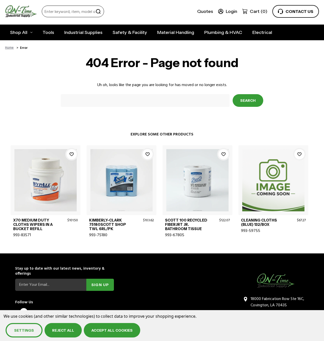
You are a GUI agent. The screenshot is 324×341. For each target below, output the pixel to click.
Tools (48, 32)
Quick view (45, 174)
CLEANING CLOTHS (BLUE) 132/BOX (259, 222)
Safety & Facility (130, 32)
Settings (24, 330)
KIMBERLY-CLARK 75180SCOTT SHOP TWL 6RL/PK (107, 224)
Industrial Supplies (83, 32)
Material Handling (175, 32)
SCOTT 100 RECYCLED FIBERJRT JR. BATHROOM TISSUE (186, 224)
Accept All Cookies (112, 330)
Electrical (262, 32)
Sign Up (100, 285)
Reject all (63, 330)
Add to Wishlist (71, 154)
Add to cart (45, 186)
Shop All (18, 32)
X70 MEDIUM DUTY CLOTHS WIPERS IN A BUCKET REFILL (33, 224)
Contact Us (299, 11)
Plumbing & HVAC (223, 32)
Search (98, 11)
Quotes (205, 11)
